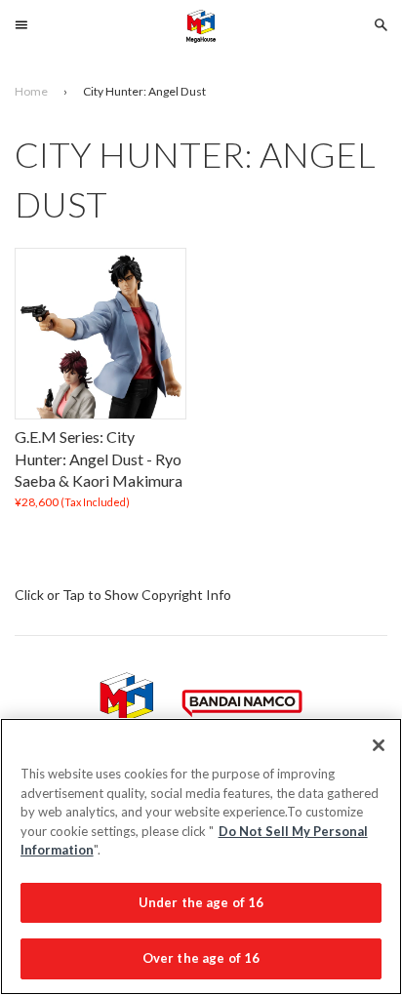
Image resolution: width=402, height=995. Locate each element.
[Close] (378, 745)
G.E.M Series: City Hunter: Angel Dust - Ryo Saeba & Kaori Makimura (98, 459)
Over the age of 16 (201, 958)
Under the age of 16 (201, 902)
